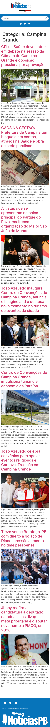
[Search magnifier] (46, 18)
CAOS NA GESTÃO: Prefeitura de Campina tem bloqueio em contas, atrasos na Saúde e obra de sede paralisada (24, 137)
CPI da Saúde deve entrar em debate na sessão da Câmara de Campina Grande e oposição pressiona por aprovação (23, 55)
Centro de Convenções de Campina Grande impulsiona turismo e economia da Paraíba (24, 379)
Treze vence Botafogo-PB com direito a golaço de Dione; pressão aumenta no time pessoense (23, 538)
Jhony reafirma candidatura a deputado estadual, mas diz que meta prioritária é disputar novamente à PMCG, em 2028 (24, 618)
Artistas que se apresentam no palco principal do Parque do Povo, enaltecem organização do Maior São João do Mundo (24, 219)
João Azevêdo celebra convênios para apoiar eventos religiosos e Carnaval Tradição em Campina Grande (20, 460)
